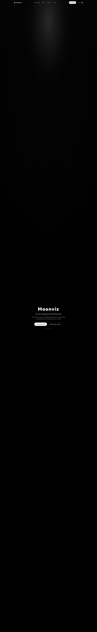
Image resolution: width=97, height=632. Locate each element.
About (43, 2)
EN (82, 2)
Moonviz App (37, 2)
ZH (79, 2)
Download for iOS (40, 324)
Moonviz (19, 2)
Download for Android (55, 324)
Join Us (54, 2)
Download (72, 2)
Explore (49, 2)
